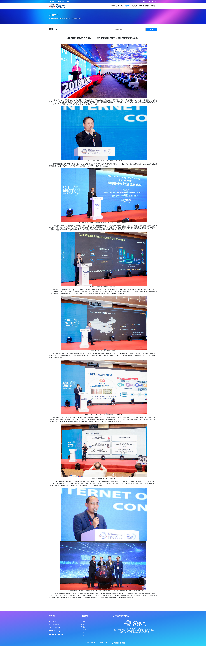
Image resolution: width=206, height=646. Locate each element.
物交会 (147, 6)
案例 (84, 635)
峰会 (84, 624)
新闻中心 (127, 6)
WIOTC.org (96, 643)
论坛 (84, 627)
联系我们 (153, 6)
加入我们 (141, 6)
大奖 (84, 632)
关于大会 (120, 6)
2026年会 (114, 6)
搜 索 (151, 29)
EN (68, 1)
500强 (84, 629)
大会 (84, 621)
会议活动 (134, 6)
